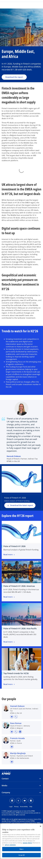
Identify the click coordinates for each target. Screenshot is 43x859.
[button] (11, 716)
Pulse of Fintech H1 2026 (14, 546)
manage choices (27, 843)
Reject (21, 849)
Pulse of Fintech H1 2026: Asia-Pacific (20, 628)
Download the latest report (21, 505)
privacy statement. (10, 845)
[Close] (40, 826)
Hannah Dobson (14, 456)
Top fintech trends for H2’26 (16, 673)
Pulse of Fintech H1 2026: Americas (19, 586)
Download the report (14, 77)
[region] (21, 841)
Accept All (21, 855)
